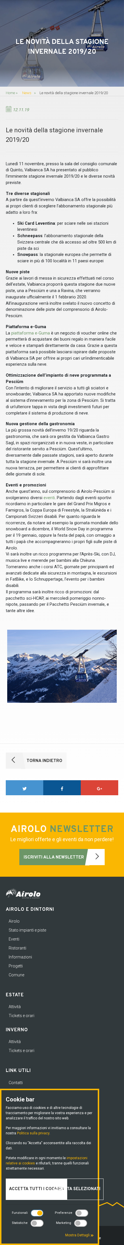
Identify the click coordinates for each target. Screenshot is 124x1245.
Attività (15, 1006)
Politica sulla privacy (33, 1133)
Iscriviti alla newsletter (54, 857)
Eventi (14, 939)
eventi (49, 497)
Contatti (16, 1082)
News (26, 93)
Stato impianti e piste (27, 930)
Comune (16, 975)
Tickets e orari (21, 1015)
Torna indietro (43, 761)
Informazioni (20, 957)
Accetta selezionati (76, 1189)
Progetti (16, 966)
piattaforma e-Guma (30, 333)
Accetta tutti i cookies (36, 1189)
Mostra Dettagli (78, 1235)
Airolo (14, 921)
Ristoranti (17, 948)
